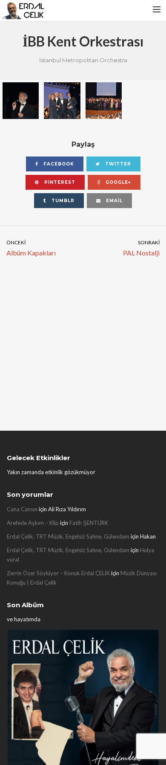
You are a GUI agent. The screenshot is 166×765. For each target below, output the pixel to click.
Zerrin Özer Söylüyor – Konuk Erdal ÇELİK (58, 573)
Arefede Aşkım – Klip (33, 522)
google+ (117, 182)
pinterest (59, 182)
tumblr (62, 200)
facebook (58, 164)
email (113, 200)
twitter (117, 164)
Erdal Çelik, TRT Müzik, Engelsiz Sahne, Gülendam (68, 536)
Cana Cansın (22, 509)
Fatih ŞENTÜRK (88, 522)
